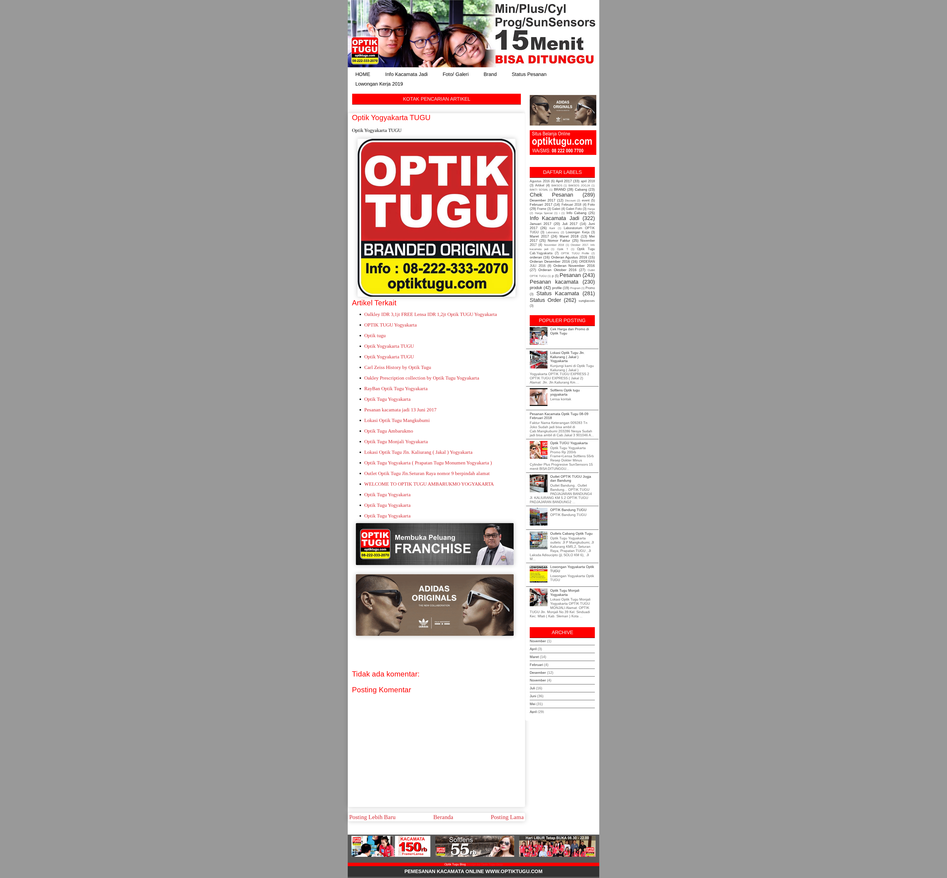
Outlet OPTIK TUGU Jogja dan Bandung (570, 479)
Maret (534, 657)
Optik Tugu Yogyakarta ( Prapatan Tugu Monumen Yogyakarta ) (428, 462)
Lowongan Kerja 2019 (379, 83)
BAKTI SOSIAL (539, 189)
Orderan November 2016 (574, 266)
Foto (591, 204)
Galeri (556, 209)
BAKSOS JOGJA (579, 185)
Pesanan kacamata (554, 282)
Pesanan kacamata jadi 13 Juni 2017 (400, 409)
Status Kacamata (557, 293)
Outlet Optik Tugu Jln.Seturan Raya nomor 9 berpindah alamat (427, 473)
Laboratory (552, 232)
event (586, 200)
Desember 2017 (542, 200)
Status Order (545, 300)
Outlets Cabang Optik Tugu (571, 533)
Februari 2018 (572, 204)
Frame (541, 209)
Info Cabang (576, 213)
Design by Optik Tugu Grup (485, 864)
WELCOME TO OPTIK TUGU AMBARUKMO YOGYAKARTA (429, 484)
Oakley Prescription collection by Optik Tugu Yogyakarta (421, 378)
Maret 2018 (569, 236)
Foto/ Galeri (456, 74)
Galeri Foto (574, 209)
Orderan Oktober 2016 (557, 270)
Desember (538, 673)
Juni (533, 696)
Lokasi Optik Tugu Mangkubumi (397, 420)
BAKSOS (556, 185)
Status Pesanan (529, 74)
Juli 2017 (570, 224)
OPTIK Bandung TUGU (568, 510)
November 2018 (554, 244)
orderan (536, 257)
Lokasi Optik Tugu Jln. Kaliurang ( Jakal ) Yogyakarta (418, 452)
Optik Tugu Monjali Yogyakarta (396, 441)
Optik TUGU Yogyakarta (569, 443)
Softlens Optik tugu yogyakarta (565, 392)
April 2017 (564, 181)
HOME (362, 74)
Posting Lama (507, 817)
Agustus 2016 (540, 181)
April (533, 649)
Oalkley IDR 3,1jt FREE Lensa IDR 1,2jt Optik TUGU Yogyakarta (430, 314)
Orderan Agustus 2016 (569, 257)
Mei (532, 704)
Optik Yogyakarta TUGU (389, 346)
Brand (490, 74)
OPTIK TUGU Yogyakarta (390, 325)
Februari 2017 (541, 204)
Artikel (539, 185)
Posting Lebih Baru (372, 817)
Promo (590, 288)
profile (557, 288)
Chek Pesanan (551, 195)
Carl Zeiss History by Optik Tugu (397, 367)
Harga (591, 208)
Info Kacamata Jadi (406, 74)
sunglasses (587, 301)
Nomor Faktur (559, 240)
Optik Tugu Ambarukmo (388, 431)
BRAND (560, 189)
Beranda (443, 817)
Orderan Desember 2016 (550, 261)
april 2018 (588, 181)
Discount (570, 200)
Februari (536, 665)
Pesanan (570, 275)
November (538, 641)
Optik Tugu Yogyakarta (387, 399)
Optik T (562, 249)
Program (575, 288)
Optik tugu (375, 335)
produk (536, 287)
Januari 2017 (540, 224)
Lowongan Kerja (577, 232)
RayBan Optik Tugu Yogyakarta (396, 388)
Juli (532, 688)
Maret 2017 (539, 236)
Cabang (581, 189)
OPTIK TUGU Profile (575, 253)
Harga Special (544, 213)
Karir (552, 228)
